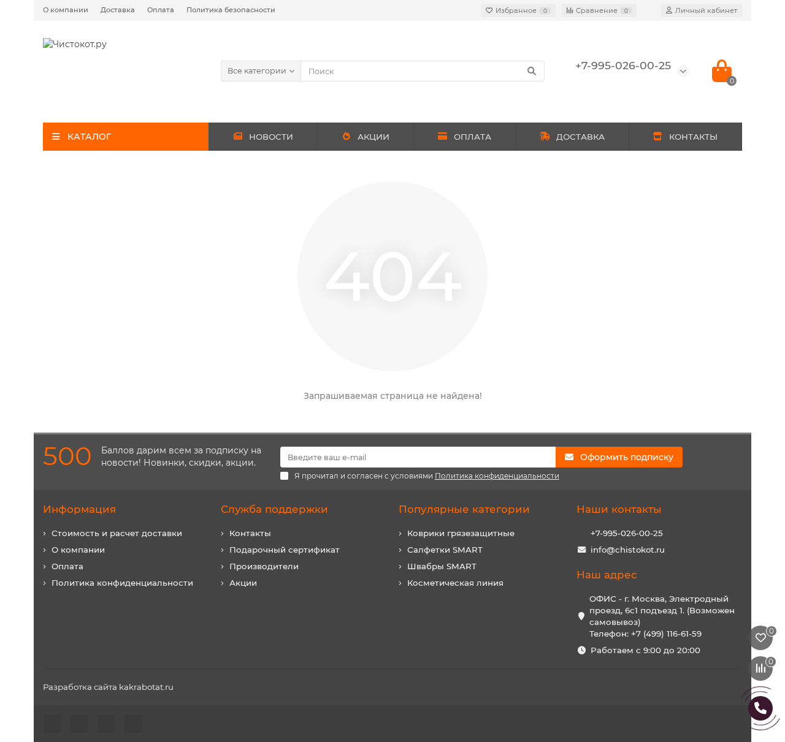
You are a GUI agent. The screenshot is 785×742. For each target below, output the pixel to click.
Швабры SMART (442, 566)
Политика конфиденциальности (122, 583)
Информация (79, 509)
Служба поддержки (274, 509)
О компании (65, 10)
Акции (243, 583)
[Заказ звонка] (760, 708)
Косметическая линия (455, 583)
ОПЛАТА (472, 137)
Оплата (160, 10)
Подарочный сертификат (284, 550)
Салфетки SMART (445, 550)
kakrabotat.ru (146, 687)
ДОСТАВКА (580, 137)
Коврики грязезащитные (461, 533)
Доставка (118, 10)
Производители (264, 566)
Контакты (250, 533)
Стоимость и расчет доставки (117, 533)
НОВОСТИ (271, 137)
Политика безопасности (230, 10)
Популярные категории (464, 509)
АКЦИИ (373, 137)
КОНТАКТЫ (693, 137)
